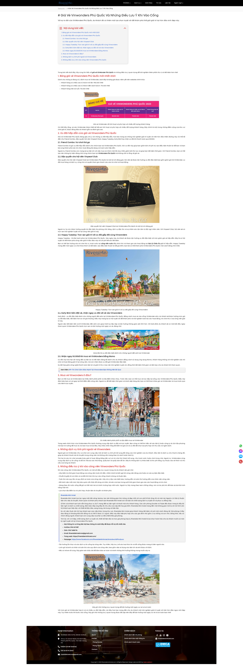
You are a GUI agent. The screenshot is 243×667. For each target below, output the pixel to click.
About (94, 635)
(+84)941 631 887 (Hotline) (69, 646)
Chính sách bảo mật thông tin (134, 638)
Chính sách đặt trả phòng (133, 635)
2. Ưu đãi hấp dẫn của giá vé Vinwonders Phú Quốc (80, 35)
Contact (94, 649)
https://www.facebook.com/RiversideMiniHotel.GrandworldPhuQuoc (98, 539)
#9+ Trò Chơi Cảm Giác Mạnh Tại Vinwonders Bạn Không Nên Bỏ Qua (95, 369)
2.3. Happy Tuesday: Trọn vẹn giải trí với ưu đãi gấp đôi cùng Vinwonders (90, 44)
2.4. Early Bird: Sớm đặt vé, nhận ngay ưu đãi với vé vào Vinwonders (88, 47)
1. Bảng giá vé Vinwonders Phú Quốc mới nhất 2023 (80, 32)
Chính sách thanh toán (132, 642)
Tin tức (158, 3)
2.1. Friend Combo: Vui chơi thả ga (75, 38)
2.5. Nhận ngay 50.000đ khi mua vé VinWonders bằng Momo (85, 51)
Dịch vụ (137, 3)
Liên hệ (167, 3)
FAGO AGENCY (147, 662)
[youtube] (157, 635)
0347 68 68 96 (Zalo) (67, 650)
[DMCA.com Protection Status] (162, 644)
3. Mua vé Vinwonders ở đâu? (72, 54)
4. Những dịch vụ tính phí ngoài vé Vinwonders (78, 57)
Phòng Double (97, 642)
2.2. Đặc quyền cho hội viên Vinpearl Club (78, 41)
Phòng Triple (97, 645)
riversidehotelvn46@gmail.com (71, 654)
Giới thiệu (148, 3)
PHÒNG (126, 3)
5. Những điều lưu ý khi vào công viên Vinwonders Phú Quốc (83, 60)
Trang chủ (61, 8)
